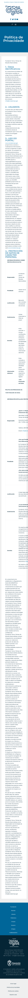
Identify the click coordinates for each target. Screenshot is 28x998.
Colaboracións (13, 932)
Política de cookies (13, 991)
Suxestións (6, 2)
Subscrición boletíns (19, 2)
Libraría (13, 914)
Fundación (13, 907)
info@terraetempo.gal (11, 101)
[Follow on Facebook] (10, 19)
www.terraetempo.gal (11, 143)
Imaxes (13, 921)
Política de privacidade (13, 987)
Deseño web (13, 994)
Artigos (13, 929)
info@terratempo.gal (18, 955)
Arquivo (12, 2)
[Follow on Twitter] (12, 19)
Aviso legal (13, 983)
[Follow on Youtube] (17, 19)
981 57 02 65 (7, 955)
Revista (13, 910)
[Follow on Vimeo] (15, 19)
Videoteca (13, 918)
